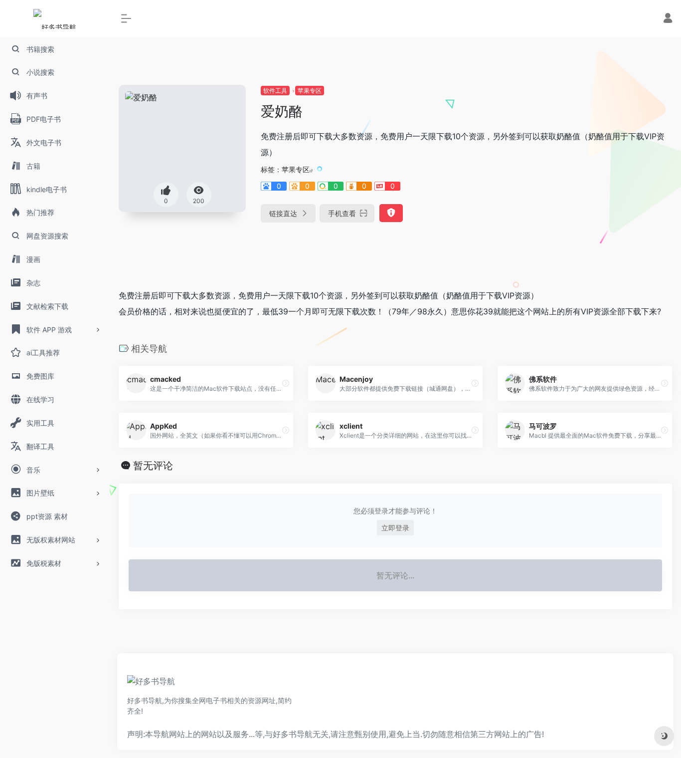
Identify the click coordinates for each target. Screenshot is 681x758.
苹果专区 (310, 90)
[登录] (668, 19)
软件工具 (275, 90)
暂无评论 (153, 466)
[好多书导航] (151, 685)
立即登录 (395, 527)
